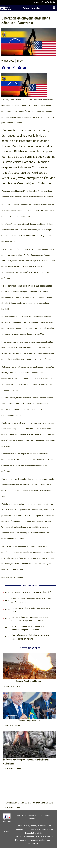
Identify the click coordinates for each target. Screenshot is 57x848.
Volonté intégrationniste (29, 720)
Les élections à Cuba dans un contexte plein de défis (29, 802)
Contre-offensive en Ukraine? (29, 681)
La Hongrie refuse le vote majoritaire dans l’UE (31, 592)
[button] (3, 68)
